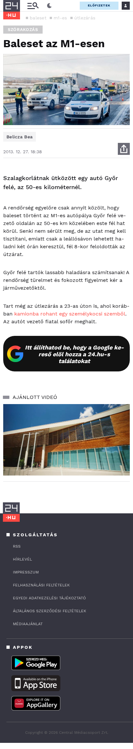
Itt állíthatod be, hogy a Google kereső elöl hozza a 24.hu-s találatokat (74, 354)
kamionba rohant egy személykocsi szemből (69, 314)
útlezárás (85, 17)
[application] (66, 440)
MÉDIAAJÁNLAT (28, 624)
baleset (38, 17)
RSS (17, 546)
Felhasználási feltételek (41, 585)
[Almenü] (33, 5)
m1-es (60, 17)
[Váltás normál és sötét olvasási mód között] (49, 6)
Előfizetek (99, 5)
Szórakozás (23, 29)
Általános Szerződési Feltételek (49, 611)
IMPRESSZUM (26, 572)
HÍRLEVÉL (22, 559)
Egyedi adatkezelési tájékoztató (49, 598)
